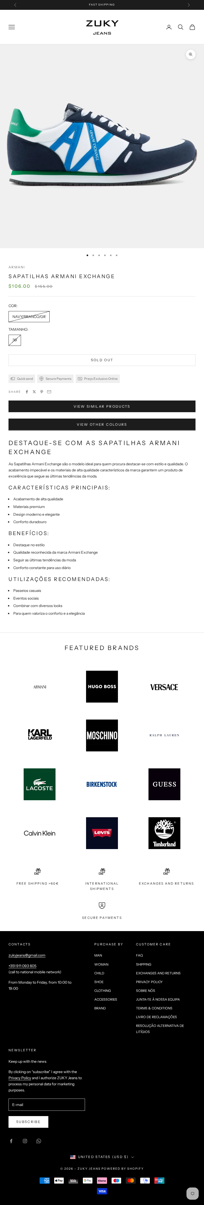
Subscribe (28, 1122)
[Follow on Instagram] (25, 1141)
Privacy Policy (149, 982)
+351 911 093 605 (22, 965)
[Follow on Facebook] (11, 1141)
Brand (100, 1008)
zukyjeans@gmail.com (26, 955)
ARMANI (16, 267)
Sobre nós (145, 991)
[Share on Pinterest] (42, 392)
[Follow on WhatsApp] (38, 1141)
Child (99, 973)
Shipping (143, 964)
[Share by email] (49, 392)
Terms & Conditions (154, 1008)
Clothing (102, 991)
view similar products (102, 406)
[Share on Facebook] (27, 392)
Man (98, 955)
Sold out (102, 360)
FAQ (139, 955)
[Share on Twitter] (34, 392)
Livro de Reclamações (156, 1017)
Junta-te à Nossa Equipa (158, 999)
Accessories (105, 999)
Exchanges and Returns (158, 973)
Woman (101, 964)
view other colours (102, 424)
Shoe (99, 982)
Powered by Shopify (122, 1168)
